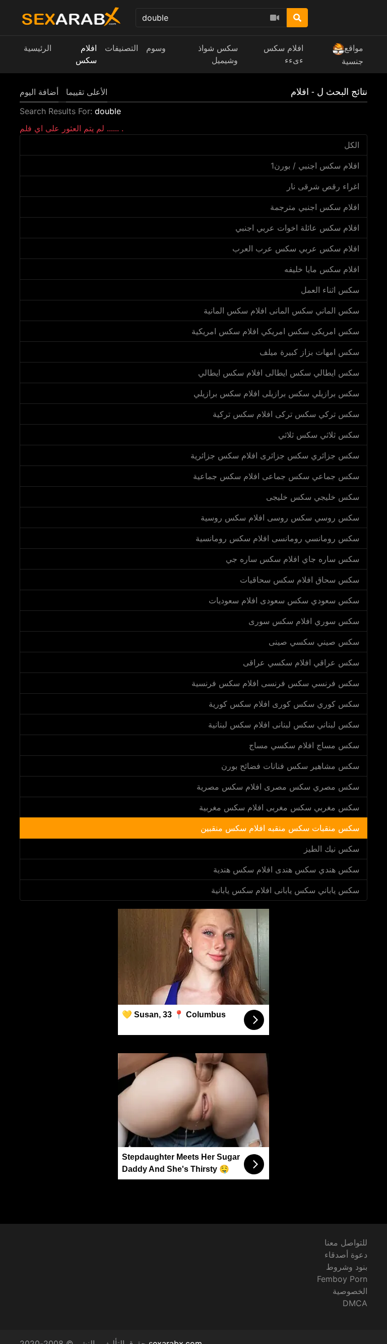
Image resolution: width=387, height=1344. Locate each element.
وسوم (156, 48)
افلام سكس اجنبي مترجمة (314, 207)
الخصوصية (350, 1291)
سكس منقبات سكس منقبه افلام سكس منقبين (280, 828)
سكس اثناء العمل (330, 290)
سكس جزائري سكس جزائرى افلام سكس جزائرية (274, 455)
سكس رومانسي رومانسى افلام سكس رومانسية (277, 538)
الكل (351, 145)
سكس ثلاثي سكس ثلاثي (318, 435)
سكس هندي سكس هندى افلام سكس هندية (286, 869)
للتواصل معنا (346, 1242)
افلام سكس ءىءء (283, 54)
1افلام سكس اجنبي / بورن (315, 166)
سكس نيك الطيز (331, 849)
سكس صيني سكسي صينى (314, 642)
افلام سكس (86, 54)
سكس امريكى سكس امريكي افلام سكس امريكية (275, 331)
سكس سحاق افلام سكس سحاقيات (299, 580)
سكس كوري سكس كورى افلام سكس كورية (284, 704)
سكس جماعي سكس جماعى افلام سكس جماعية (276, 476)
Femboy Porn (342, 1279)
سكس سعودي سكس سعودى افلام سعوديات (284, 600)
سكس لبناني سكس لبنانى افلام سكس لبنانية (283, 724)
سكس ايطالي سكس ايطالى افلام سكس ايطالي (278, 373)
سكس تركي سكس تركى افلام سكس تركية (286, 414)
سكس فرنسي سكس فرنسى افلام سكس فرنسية (275, 683)
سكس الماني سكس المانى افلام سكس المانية (281, 310)
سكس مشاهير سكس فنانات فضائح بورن (290, 766)
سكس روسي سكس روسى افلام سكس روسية (280, 517)
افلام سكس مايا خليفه (321, 269)
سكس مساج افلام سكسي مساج (304, 745)
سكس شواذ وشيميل (218, 54)
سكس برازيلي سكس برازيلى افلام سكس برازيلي (276, 393)
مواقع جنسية (352, 54)
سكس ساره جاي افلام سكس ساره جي (292, 559)
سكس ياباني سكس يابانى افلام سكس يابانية (285, 890)
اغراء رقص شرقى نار (323, 186)
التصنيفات (121, 48)
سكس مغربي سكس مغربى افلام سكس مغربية (279, 807)
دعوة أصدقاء (346, 1255)
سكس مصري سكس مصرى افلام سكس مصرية (278, 787)
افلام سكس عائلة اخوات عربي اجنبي (297, 228)
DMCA (355, 1303)
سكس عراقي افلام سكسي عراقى (301, 662)
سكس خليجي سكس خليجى (312, 497)
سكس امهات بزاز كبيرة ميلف (309, 352)
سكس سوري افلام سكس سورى (303, 621)
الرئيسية (37, 48)
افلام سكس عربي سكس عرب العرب (295, 248)
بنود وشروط (346, 1267)
